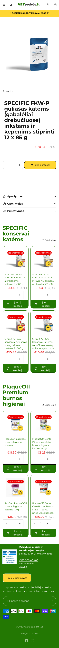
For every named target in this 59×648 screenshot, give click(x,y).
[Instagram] (32, 640)
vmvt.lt (23, 566)
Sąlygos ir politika (29, 633)
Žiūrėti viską (49, 240)
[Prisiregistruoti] (51, 601)
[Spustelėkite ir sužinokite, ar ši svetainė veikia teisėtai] (9, 556)
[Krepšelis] (55, 4)
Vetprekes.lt (29, 627)
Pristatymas (15, 211)
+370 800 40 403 (28, 560)
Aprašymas (15, 196)
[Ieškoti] (10, 4)
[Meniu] (4, 5)
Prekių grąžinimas (17, 577)
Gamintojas (15, 203)
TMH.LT (39, 627)
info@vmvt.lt (26, 563)
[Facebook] (27, 640)
